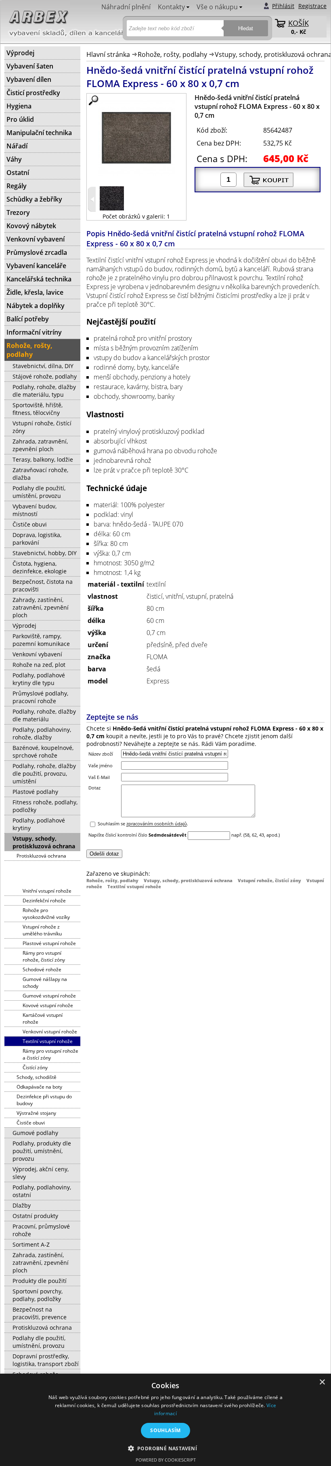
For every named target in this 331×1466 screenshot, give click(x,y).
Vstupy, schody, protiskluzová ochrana (188, 880)
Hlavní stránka (108, 54)
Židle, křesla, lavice (34, 292)
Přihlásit (283, 6)
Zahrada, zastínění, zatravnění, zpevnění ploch (41, 1262)
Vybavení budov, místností (35, 510)
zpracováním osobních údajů (156, 824)
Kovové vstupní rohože (48, 1005)
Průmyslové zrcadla (36, 252)
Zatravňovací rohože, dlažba (40, 473)
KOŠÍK (298, 23)
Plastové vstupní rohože (49, 943)
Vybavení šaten (29, 66)
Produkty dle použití (40, 1281)
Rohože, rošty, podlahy (172, 54)
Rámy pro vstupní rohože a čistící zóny (50, 1054)
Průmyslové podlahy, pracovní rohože (40, 697)
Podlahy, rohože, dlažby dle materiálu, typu (44, 390)
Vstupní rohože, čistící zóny (269, 880)
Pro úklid (20, 119)
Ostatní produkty (35, 1216)
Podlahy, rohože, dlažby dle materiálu (44, 715)
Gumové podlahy (35, 1133)
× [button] (322, 1382)
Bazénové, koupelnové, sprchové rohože (43, 751)
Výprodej (20, 52)
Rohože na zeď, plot (39, 664)
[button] (165, 1448)
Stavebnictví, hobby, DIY (45, 553)
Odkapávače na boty (39, 1086)
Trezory (18, 212)
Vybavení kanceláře (36, 265)
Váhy (14, 159)
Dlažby (22, 1205)
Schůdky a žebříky (34, 199)
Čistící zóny (35, 1067)
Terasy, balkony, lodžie (43, 459)
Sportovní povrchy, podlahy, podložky (38, 1295)
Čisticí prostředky (33, 92)
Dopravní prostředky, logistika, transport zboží (46, 1360)
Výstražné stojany (36, 1113)
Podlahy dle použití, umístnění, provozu (39, 1341)
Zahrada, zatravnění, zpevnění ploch (40, 445)
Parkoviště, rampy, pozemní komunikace (41, 640)
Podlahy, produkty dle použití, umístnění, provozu (42, 1150)
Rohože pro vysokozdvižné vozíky (46, 913)
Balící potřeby (27, 318)
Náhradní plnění (126, 6)
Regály (16, 185)
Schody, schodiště (37, 1077)
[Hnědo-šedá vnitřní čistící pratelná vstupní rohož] (112, 208)
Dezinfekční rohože (44, 900)
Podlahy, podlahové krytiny (39, 824)
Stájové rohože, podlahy (45, 376)
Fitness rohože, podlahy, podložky (45, 806)
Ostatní (17, 172)
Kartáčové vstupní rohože (43, 1018)
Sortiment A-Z (31, 1244)
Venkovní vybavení (35, 239)
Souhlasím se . (143, 824)
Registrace (312, 6)
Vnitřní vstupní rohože (47, 890)
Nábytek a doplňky (35, 305)
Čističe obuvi (30, 524)
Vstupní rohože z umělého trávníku (42, 930)
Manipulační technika (39, 132)
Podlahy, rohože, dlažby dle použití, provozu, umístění (44, 773)
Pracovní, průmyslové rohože (41, 1230)
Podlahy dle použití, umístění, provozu (39, 492)
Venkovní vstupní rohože (50, 1031)
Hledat (245, 28)
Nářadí (16, 146)
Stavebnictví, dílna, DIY (43, 366)
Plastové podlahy (35, 791)
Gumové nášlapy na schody (45, 982)
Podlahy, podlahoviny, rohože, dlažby (42, 733)
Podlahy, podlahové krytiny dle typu (39, 679)
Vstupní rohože (41, 881)
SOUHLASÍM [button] (165, 1430)
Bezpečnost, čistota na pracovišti (43, 585)
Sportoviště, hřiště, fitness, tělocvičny (38, 408)
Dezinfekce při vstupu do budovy (44, 1100)
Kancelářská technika (38, 279)
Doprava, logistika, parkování (37, 538)
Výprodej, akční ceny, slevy (41, 1173)
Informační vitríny (34, 332)
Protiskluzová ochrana (41, 855)
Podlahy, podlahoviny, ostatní (42, 1191)
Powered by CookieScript (166, 1460)
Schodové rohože (42, 969)
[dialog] (165, 1420)
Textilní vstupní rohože (134, 886)
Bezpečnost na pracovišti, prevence (40, 1313)
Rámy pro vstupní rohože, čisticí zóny (44, 956)
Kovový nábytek (31, 225)
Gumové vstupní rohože (49, 995)
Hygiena (18, 106)
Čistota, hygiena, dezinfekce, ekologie (40, 567)
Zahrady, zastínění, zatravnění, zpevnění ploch (41, 607)
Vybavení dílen (28, 79)
